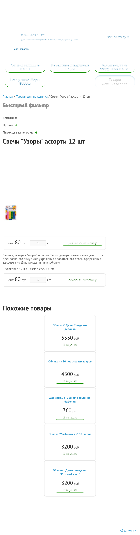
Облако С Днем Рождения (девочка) (70, 327)
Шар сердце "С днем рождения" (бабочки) (70, 399)
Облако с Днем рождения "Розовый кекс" (70, 472)
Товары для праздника (114, 81)
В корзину (70, 345)
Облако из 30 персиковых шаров (70, 361)
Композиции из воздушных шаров (115, 67)
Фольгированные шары (25, 67)
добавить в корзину (82, 243)
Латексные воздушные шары (70, 67)
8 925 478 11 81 (33, 34)
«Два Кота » (128, 530)
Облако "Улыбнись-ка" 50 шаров (70, 434)
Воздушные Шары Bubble (25, 81)
